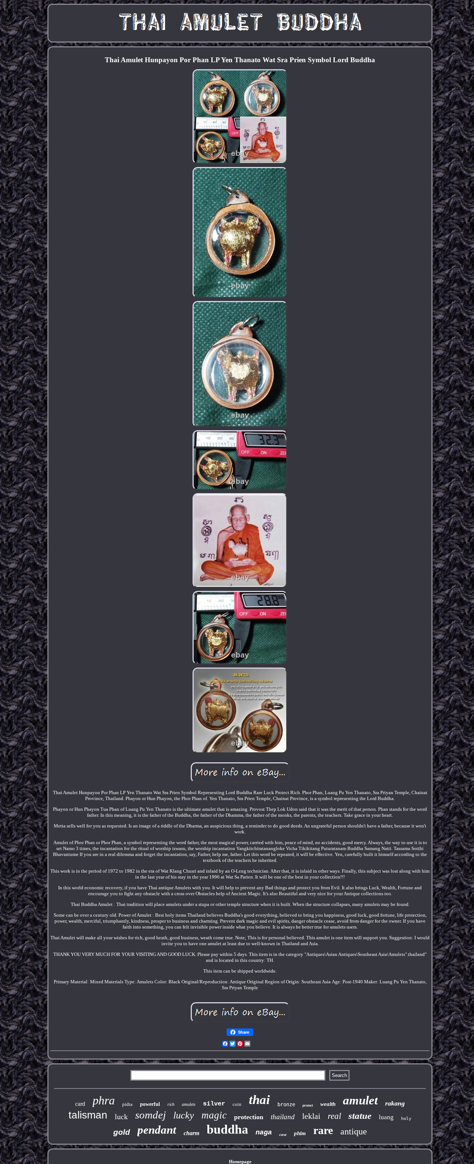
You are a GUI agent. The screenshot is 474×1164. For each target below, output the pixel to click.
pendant (156, 1129)
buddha (227, 1129)
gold (121, 1132)
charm (191, 1133)
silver (214, 1103)
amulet (360, 1100)
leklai (311, 1116)
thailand (283, 1117)
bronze (286, 1104)
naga (264, 1132)
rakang (395, 1103)
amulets (189, 1104)
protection (248, 1117)
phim (300, 1133)
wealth (328, 1104)
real (334, 1116)
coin (237, 1104)
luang (386, 1117)
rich (170, 1104)
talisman (88, 1115)
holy (406, 1118)
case (283, 1134)
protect (308, 1105)
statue (359, 1116)
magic (214, 1115)
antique (353, 1131)
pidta (127, 1104)
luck (121, 1117)
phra (104, 1100)
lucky (183, 1115)
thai (259, 1100)
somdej (150, 1115)
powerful (150, 1104)
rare (323, 1130)
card (80, 1104)
